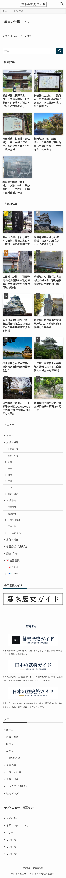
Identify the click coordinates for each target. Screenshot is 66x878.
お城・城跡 (12, 442)
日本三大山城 (14, 533)
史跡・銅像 (12, 539)
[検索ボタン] (62, 4)
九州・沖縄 (13, 494)
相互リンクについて (17, 825)
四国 (10, 487)
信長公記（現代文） (17, 546)
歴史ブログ (12, 553)
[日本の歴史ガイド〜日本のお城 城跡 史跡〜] (33, 4)
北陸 (10, 462)
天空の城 (12, 526)
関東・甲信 (13, 456)
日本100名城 (14, 520)
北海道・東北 (14, 449)
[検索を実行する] (59, 51)
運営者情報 (38, 868)
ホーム (10, 435)
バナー (10, 832)
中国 (10, 481)
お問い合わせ (13, 818)
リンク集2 (11, 846)
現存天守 (12, 514)
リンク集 (11, 839)
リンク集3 (11, 853)
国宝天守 (12, 507)
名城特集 (11, 500)
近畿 (10, 475)
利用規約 (27, 868)
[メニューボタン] (4, 4)
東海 (10, 468)
